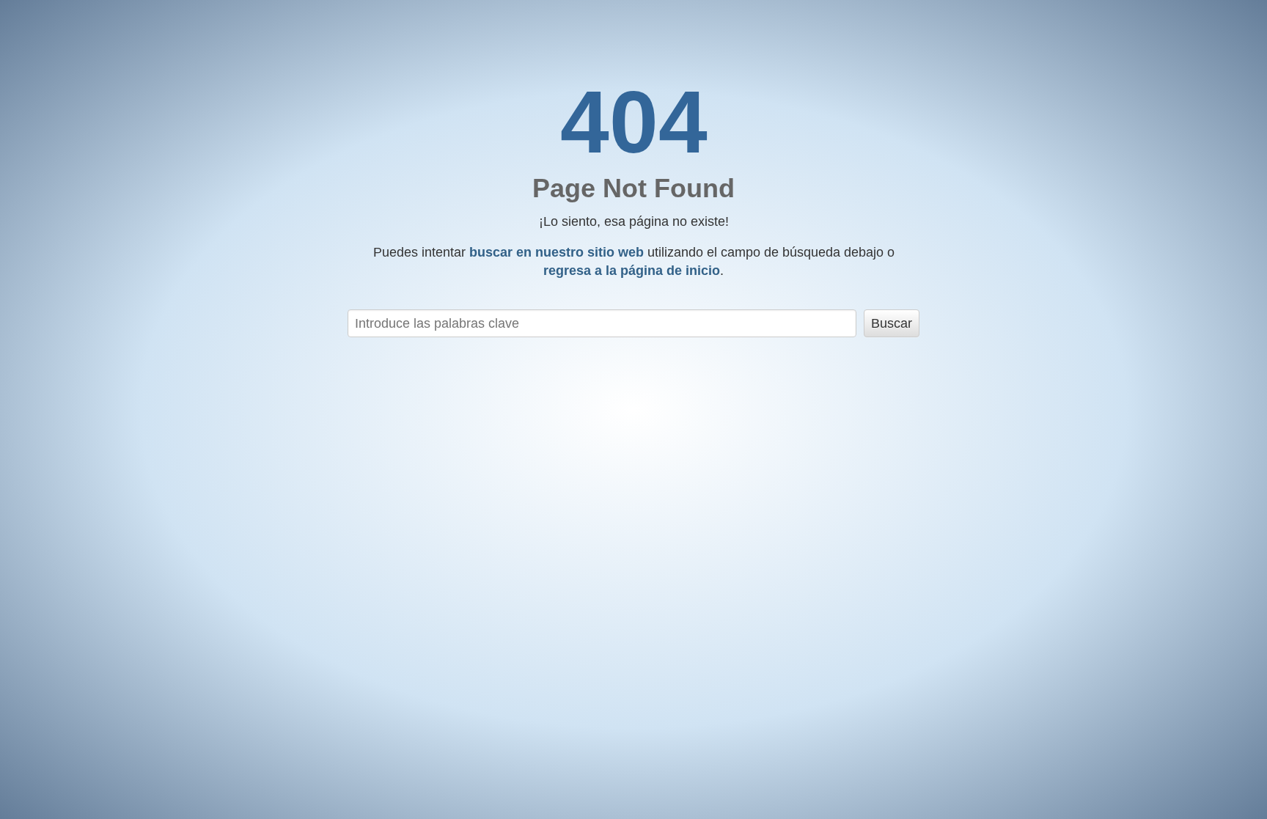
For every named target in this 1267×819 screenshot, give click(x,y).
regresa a (631, 270)
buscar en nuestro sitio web (556, 252)
